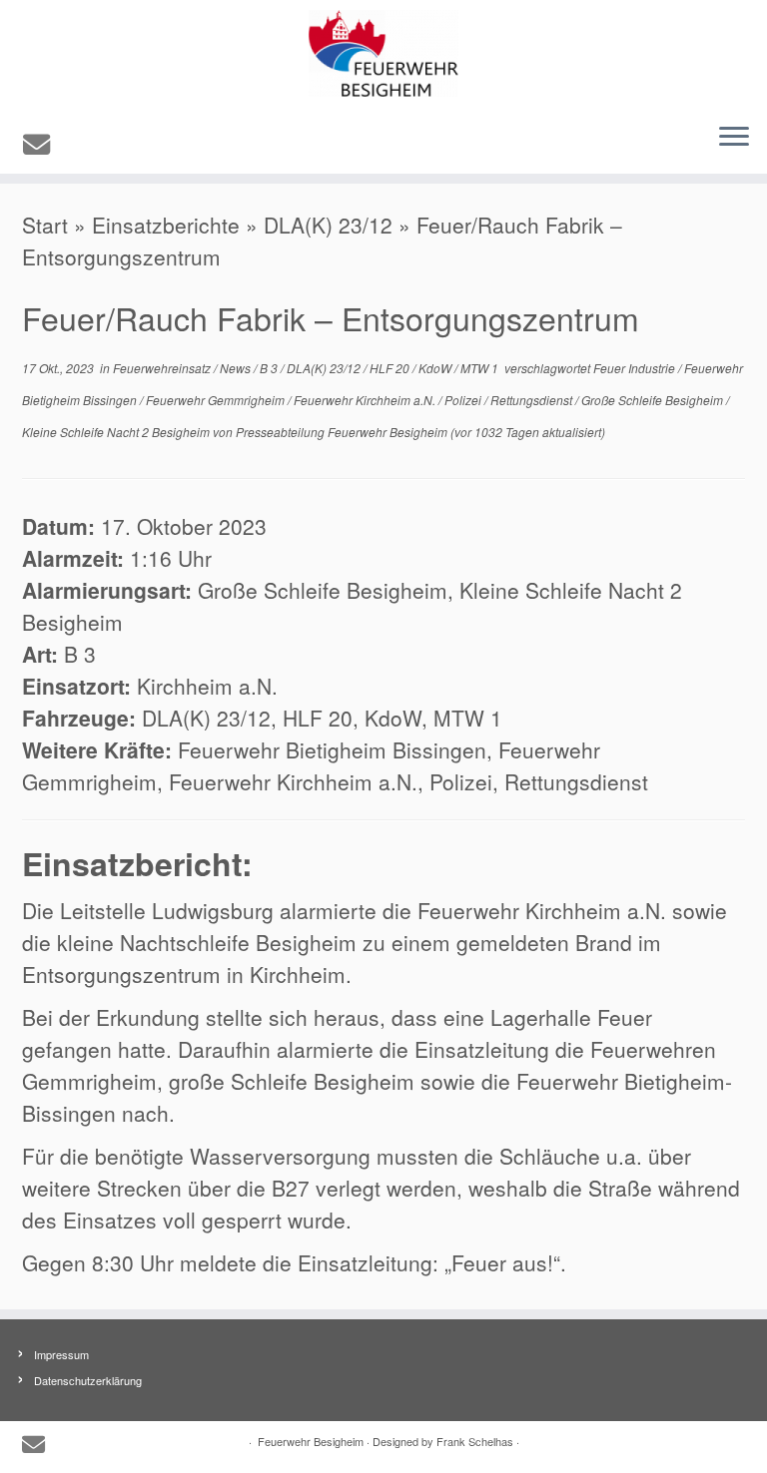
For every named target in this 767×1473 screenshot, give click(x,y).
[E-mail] (43, 143)
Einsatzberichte (166, 225)
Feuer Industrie (635, 367)
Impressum (61, 1354)
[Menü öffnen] (734, 138)
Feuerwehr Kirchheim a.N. (366, 399)
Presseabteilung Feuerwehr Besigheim (341, 431)
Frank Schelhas (474, 1441)
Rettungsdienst (532, 399)
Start (45, 225)
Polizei (464, 399)
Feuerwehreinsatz (163, 367)
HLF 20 (391, 367)
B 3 (270, 367)
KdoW (436, 367)
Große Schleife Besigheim (653, 399)
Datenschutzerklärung (88, 1380)
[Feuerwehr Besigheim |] (383, 53)
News (237, 367)
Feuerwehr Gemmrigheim (217, 399)
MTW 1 (480, 367)
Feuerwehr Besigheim (311, 1441)
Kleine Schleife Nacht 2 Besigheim (117, 431)
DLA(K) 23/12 (328, 225)
